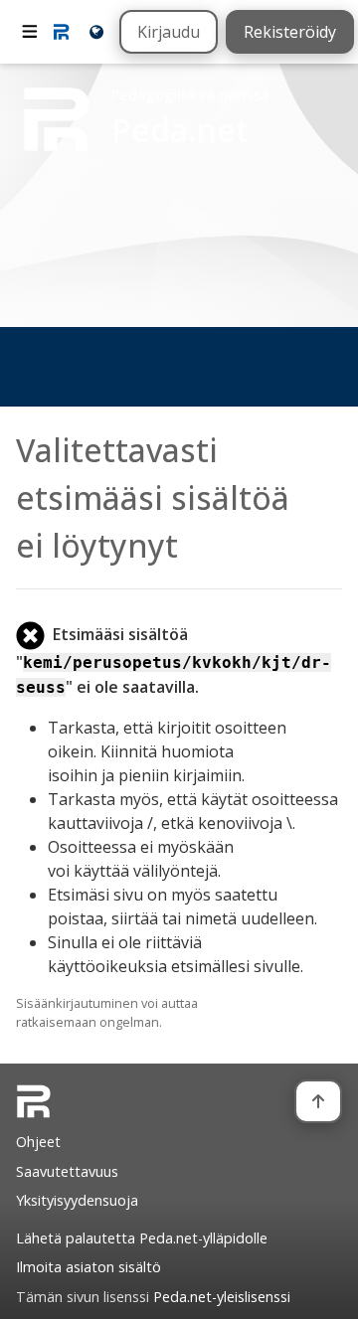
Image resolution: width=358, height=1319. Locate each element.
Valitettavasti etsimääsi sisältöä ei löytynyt (152, 497)
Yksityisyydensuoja (77, 1200)
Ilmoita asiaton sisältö (88, 1266)
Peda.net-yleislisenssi (221, 1296)
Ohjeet (38, 1141)
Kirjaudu (168, 32)
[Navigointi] (30, 32)
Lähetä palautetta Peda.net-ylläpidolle (142, 1238)
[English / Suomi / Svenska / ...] (95, 31)
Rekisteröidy (290, 32)
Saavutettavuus (67, 1171)
